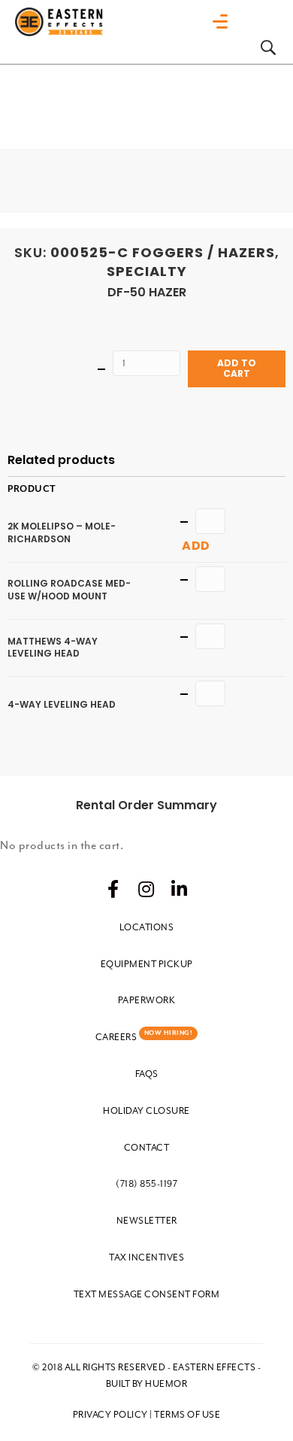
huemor (166, 1384)
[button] (113, 889)
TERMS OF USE (187, 1415)
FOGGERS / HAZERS (203, 252)
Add (196, 545)
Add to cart (236, 368)
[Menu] (224, 22)
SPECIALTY (147, 271)
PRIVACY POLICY (110, 1415)
